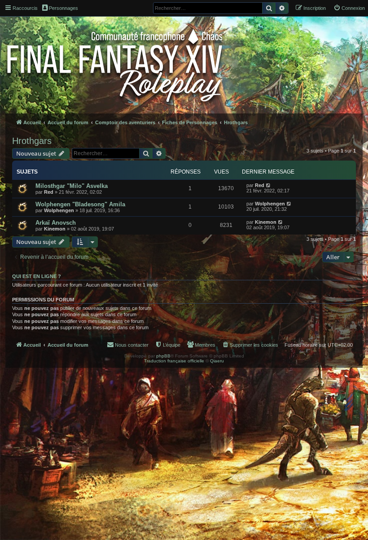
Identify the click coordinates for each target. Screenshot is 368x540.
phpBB (163, 355)
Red (48, 192)
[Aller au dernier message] (269, 185)
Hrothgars (32, 141)
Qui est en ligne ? (36, 276)
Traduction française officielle (174, 360)
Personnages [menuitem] (63, 8)
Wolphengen (59, 210)
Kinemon (55, 228)
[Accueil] (115, 64)
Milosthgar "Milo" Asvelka (71, 186)
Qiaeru (217, 360)
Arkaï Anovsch (55, 222)
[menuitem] (349, 8)
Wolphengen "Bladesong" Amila (80, 204)
